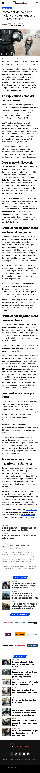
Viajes (11, 760)
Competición (19, 760)
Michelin (27, 760)
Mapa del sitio (23, 770)
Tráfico (5, 760)
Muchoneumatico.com (17, 25)
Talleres (35, 760)
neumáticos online (28, 515)
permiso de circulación (13, 198)
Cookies (15, 770)
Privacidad (32, 768)
